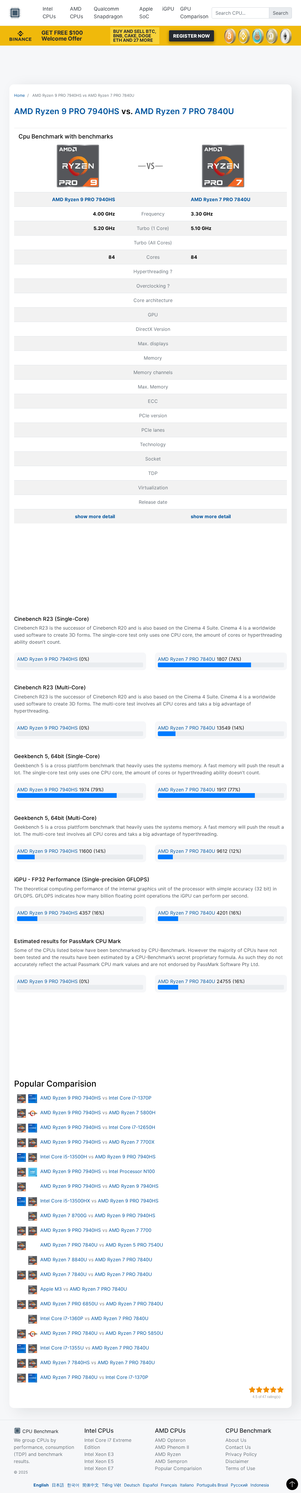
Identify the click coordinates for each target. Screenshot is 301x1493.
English (41, 1484)
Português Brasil (212, 1484)
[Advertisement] (150, 65)
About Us (235, 1440)
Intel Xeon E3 (99, 1454)
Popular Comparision (178, 1468)
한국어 (73, 1484)
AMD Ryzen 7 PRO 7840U (184, 111)
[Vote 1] (252, 1389)
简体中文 (90, 1484)
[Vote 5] (280, 1389)
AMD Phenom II (172, 1447)
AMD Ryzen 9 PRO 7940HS (66, 111)
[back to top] (292, 1484)
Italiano (187, 1484)
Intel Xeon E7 (98, 1468)
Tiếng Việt (111, 1484)
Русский (239, 1484)
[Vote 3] (266, 1389)
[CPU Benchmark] (15, 13)
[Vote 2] (259, 1389)
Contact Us (238, 1447)
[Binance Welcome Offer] (20, 35)
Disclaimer (237, 1461)
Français (169, 1484)
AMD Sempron (171, 1461)
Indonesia (259, 1484)
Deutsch (132, 1484)
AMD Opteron (170, 1440)
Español (150, 1484)
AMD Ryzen (168, 1454)
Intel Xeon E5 (99, 1461)
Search (280, 13)
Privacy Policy (241, 1454)
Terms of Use (240, 1468)
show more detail (95, 516)
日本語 (58, 1484)
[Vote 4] (273, 1389)
